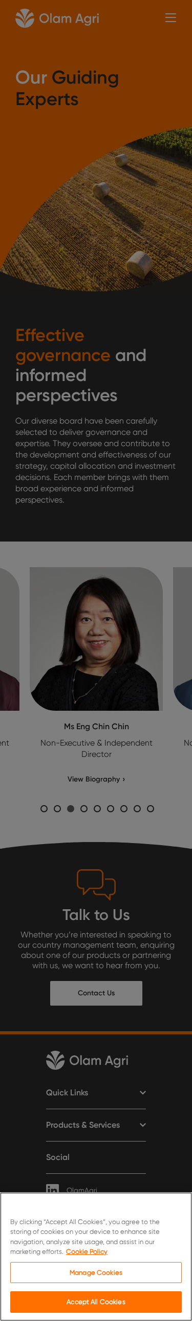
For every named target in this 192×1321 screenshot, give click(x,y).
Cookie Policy (87, 1251)
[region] (96, 1256)
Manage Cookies (96, 1272)
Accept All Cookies (96, 1302)
